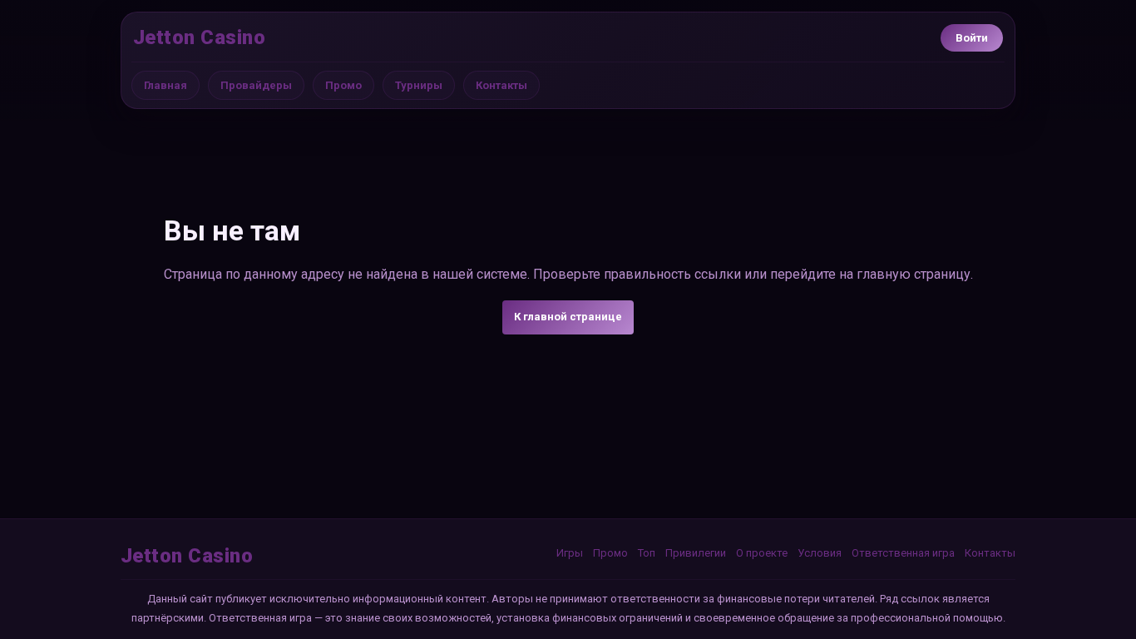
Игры (569, 553)
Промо (343, 85)
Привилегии (695, 553)
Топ (646, 553)
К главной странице (568, 316)
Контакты (501, 85)
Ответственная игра (903, 553)
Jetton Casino (199, 37)
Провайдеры (256, 85)
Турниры (418, 85)
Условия (820, 553)
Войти (972, 38)
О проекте (762, 553)
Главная (165, 85)
